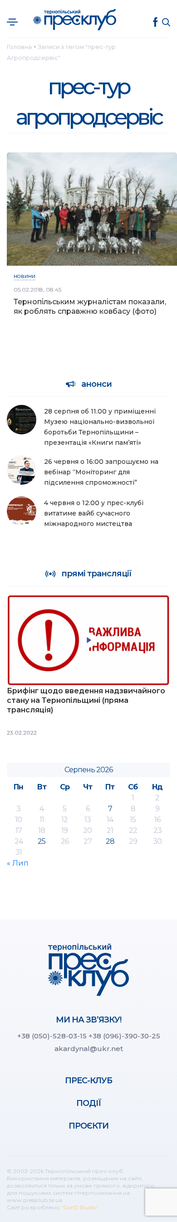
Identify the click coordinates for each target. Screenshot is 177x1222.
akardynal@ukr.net (88, 1048)
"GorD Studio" (79, 1207)
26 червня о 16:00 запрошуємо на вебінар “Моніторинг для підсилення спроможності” (101, 472)
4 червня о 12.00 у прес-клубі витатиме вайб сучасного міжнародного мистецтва (93, 513)
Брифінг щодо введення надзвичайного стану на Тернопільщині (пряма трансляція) (86, 700)
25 (41, 841)
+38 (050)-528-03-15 (52, 1036)
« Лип (18, 863)
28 (110, 841)
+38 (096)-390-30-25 (124, 1036)
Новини (24, 276)
